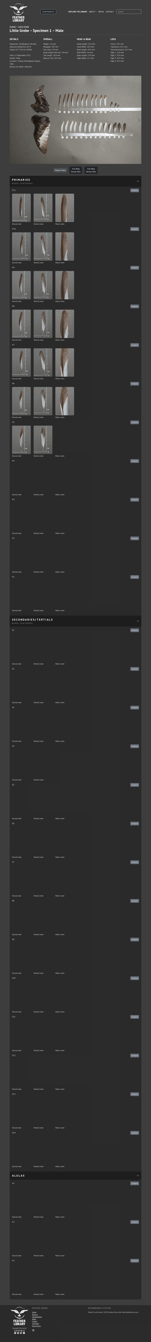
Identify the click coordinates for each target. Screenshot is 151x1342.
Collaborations (37, 1317)
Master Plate (60, 170)
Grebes (13, 26)
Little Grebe (23, 26)
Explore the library (77, 11)
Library (34, 1312)
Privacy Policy (36, 1326)
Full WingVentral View (91, 170)
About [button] (92, 11)
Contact (110, 11)
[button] (139, 120)
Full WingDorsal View (76, 170)
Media (101, 11)
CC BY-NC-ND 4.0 (19, 1331)
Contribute (48, 11)
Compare (134, 190)
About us (35, 1315)
